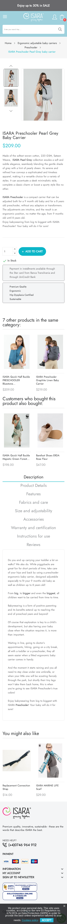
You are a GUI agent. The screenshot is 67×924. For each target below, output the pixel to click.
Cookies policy (30, 920)
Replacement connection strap (16, 787)
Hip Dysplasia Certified (22, 295)
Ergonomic (15, 290)
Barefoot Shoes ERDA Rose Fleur (47, 457)
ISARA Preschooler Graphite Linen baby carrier (47, 380)
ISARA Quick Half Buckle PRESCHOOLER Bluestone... (16, 380)
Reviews (33, 545)
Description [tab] (33, 477)
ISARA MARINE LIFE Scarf (47, 787)
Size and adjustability (33, 511)
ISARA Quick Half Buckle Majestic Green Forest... (16, 457)
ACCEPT (47, 920)
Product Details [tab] (33, 485)
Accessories (33, 519)
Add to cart (34, 251)
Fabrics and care (33, 502)
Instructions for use (33, 536)
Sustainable (15, 299)
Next (11, 111)
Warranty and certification (33, 528)
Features (33, 494)
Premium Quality (18, 286)
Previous (11, 66)
